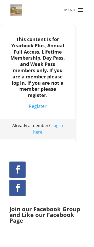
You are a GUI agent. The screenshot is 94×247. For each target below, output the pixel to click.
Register (37, 106)
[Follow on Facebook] (17, 170)
